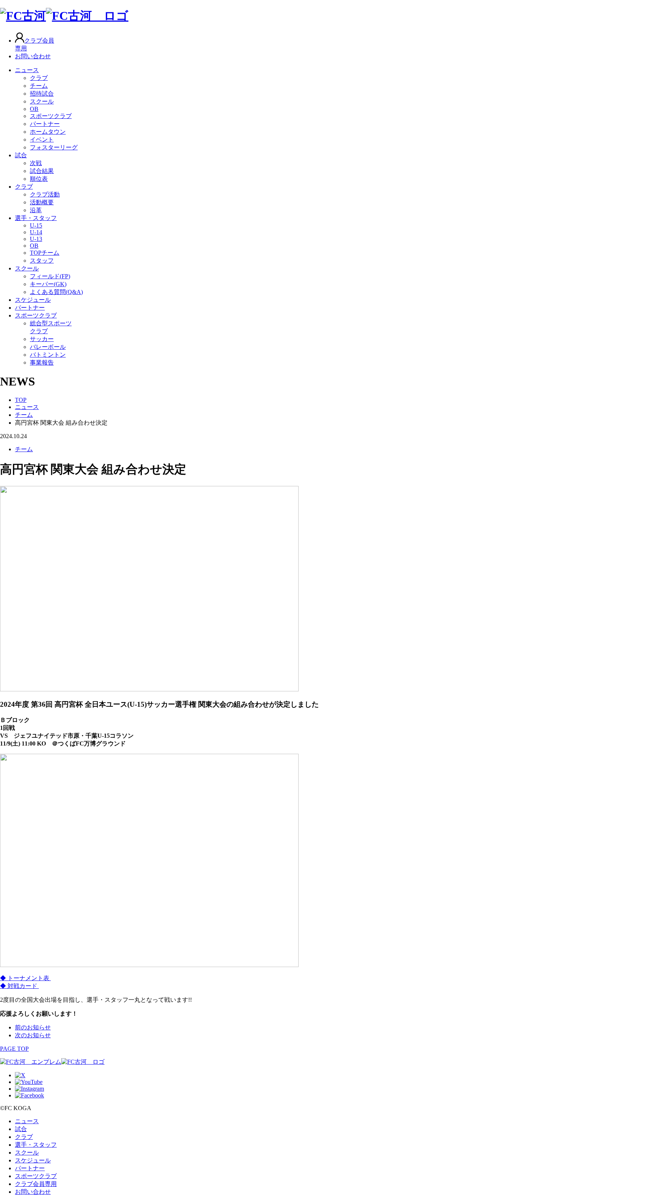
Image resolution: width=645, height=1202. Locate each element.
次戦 (36, 163)
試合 (21, 155)
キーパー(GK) (48, 284)
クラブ (39, 78)
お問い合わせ (33, 56)
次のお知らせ (33, 1035)
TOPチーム (44, 253)
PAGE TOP (14, 1048)
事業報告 (42, 362)
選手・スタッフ (36, 218)
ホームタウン (48, 131)
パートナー (45, 124)
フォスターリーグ (54, 147)
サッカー (42, 339)
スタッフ (42, 260)
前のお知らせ (33, 1027)
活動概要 (42, 202)
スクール (42, 101)
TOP (21, 400)
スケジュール (33, 300)
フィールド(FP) (50, 276)
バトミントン (48, 354)
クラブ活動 (45, 194)
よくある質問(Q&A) (56, 292)
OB (34, 109)
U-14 (36, 232)
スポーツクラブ (51, 116)
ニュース (27, 70)
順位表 (39, 179)
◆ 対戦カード (19, 986)
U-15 (36, 225)
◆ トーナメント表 (25, 978)
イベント (42, 139)
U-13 (36, 239)
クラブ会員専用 (36, 1184)
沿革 (36, 210)
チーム (39, 86)
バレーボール (48, 347)
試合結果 (42, 171)
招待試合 (42, 93)
